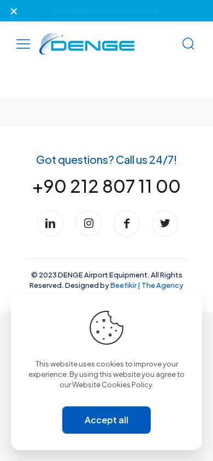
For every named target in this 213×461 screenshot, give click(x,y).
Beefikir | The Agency (147, 285)
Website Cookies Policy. (112, 384)
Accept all (106, 419)
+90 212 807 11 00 (106, 186)
